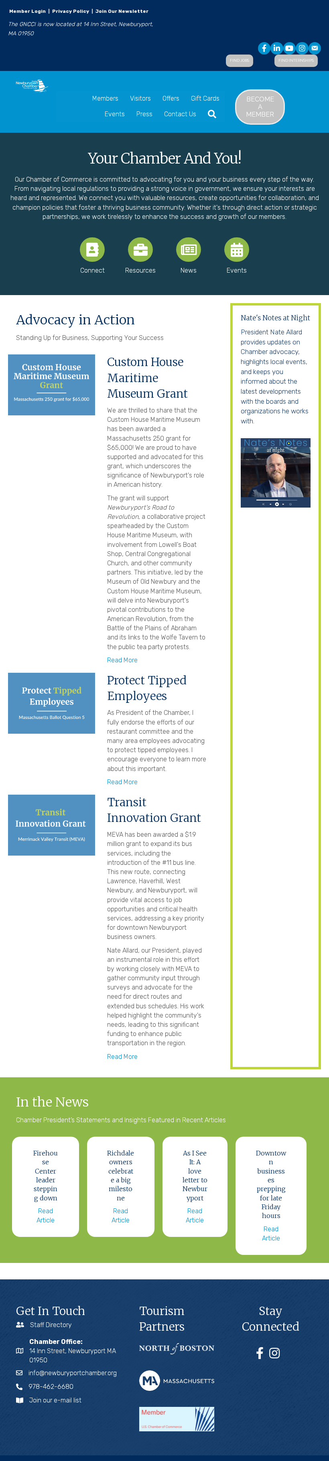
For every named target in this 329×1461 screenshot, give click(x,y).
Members (105, 98)
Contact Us (180, 114)
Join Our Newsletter (121, 11)
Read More (122, 660)
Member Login (27, 11)
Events (115, 114)
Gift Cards (205, 98)
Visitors (140, 98)
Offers (170, 98)
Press (144, 114)
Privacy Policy (70, 11)
